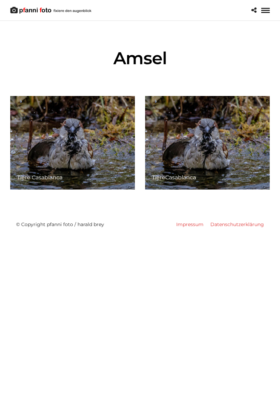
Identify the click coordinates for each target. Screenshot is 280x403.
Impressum (190, 224)
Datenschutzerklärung (237, 224)
